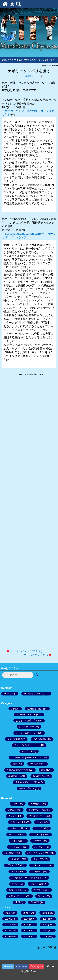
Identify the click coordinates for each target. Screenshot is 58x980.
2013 (7, 930)
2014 (45, 924)
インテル (12, 816)
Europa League (35, 709)
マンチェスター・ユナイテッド (27, 877)
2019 (7, 919)
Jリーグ (16, 803)
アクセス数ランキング (38, 693)
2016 (7, 924)
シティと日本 (13, 739)
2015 (26, 924)
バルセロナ (16, 859)
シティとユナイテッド (27, 733)
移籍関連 (29, 76)
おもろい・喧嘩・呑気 (27, 720)
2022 (7, 913)
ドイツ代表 (16, 840)
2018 (26, 919)
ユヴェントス (15, 890)
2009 (26, 936)
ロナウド (42, 896)
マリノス (15, 871)
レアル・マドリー (17, 896)
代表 (15, 763)
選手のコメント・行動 (26, 782)
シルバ (40, 822)
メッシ (15, 884)
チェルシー (14, 834)
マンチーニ (37, 871)
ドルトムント (15, 847)
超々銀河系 (38, 776)
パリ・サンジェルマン (38, 853)
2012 (26, 930)
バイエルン (9, 853)
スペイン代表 (16, 828)
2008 (45, 936)
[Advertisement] (29, 514)
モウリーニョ (36, 884)
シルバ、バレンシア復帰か (26, 651)
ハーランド (27, 751)
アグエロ (12, 810)
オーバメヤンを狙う (35, 654)
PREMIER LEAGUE (26, 714)
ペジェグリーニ (39, 865)
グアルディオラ (26, 726)
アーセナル (35, 803)
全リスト (11, 693)
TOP (51, 966)
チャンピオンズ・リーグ (26, 745)
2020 (44, 913)
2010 (7, 936)
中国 (17, 902)
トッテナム (38, 840)
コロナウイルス (18, 822)
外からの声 (35, 763)
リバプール (39, 890)
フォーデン (38, 859)
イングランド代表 (37, 810)
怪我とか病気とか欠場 (17, 770)
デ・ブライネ (38, 834)
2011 (45, 930)
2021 (25, 913)
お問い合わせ (30, 971)
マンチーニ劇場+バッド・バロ (26, 757)
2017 (45, 919)
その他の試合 (39, 739)
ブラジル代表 (13, 865)
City (13, 709)
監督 (43, 770)
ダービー (39, 828)
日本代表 (35, 902)
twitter (9, 966)
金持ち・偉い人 (26, 788)
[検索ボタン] (36, 675)
